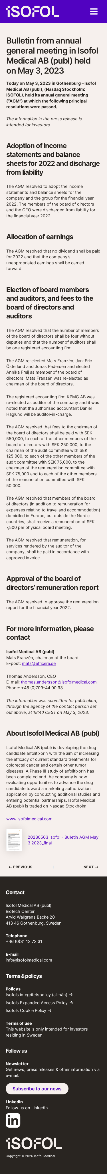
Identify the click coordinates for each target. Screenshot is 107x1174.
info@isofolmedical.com (29, 960)
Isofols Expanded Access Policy (37, 1003)
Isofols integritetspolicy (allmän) (36, 995)
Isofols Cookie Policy (26, 1010)
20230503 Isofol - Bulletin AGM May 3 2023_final (63, 840)
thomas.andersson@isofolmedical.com (59, 682)
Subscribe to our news (37, 1089)
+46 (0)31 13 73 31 (24, 941)
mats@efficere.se (39, 663)
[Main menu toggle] (93, 11)
